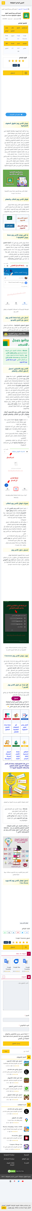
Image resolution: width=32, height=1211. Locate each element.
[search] (3, 3)
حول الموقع (25, 1159)
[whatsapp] (5, 932)
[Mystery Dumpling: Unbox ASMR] (16, 1129)
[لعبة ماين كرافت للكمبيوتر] (16, 1080)
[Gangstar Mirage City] (16, 1147)
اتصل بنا (26, 1163)
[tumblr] (9, 932)
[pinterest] (18, 932)
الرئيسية (25, 9)
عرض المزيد (11, 1208)
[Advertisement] (16, 94)
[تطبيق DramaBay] (16, 1138)
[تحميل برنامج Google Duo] (16, 966)
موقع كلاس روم (9, 226)
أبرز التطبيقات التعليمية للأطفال (16, 728)
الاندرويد (20, 9)
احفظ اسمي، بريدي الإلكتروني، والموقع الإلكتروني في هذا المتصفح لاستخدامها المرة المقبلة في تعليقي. (16, 1036)
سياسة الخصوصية (9, 1154)
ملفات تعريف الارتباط (10, 1164)
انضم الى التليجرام (15, 114)
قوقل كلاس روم (24, 923)
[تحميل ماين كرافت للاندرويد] (16, 1063)
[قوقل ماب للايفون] (16, 1120)
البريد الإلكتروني (24, 1025)
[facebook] (27, 932)
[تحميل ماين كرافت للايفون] (16, 1097)
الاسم (27, 1015)
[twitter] (22, 932)
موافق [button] (3, 1208)
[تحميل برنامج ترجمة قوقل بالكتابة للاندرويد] (6, 966)
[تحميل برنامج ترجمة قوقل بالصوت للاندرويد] (25, 966)
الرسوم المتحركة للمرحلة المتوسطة (8, 755)
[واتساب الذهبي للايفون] (16, 1088)
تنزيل (9, 218)
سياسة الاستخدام (9, 1159)
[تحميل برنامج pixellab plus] (16, 1072)
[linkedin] (13, 932)
